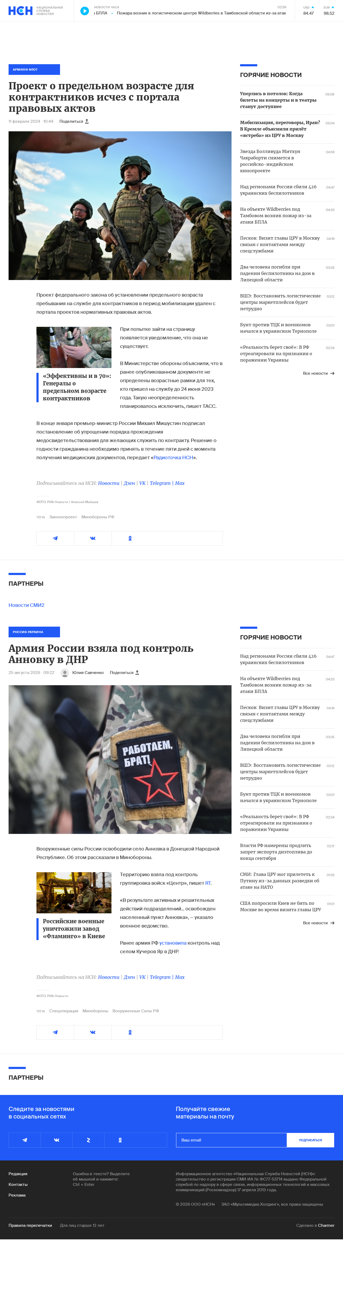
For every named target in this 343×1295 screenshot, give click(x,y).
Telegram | (162, 483)
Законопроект (63, 517)
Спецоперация (63, 1011)
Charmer (326, 1225)
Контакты (18, 1184)
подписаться (310, 1140)
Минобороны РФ (97, 517)
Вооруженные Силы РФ (136, 1011)
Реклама (17, 1195)
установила (173, 943)
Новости (109, 483)
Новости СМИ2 (26, 605)
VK (142, 483)
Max (180, 483)
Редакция (18, 1174)
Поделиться (71, 121)
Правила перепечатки (30, 1225)
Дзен (129, 483)
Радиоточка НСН (173, 457)
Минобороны (95, 1011)
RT (208, 883)
